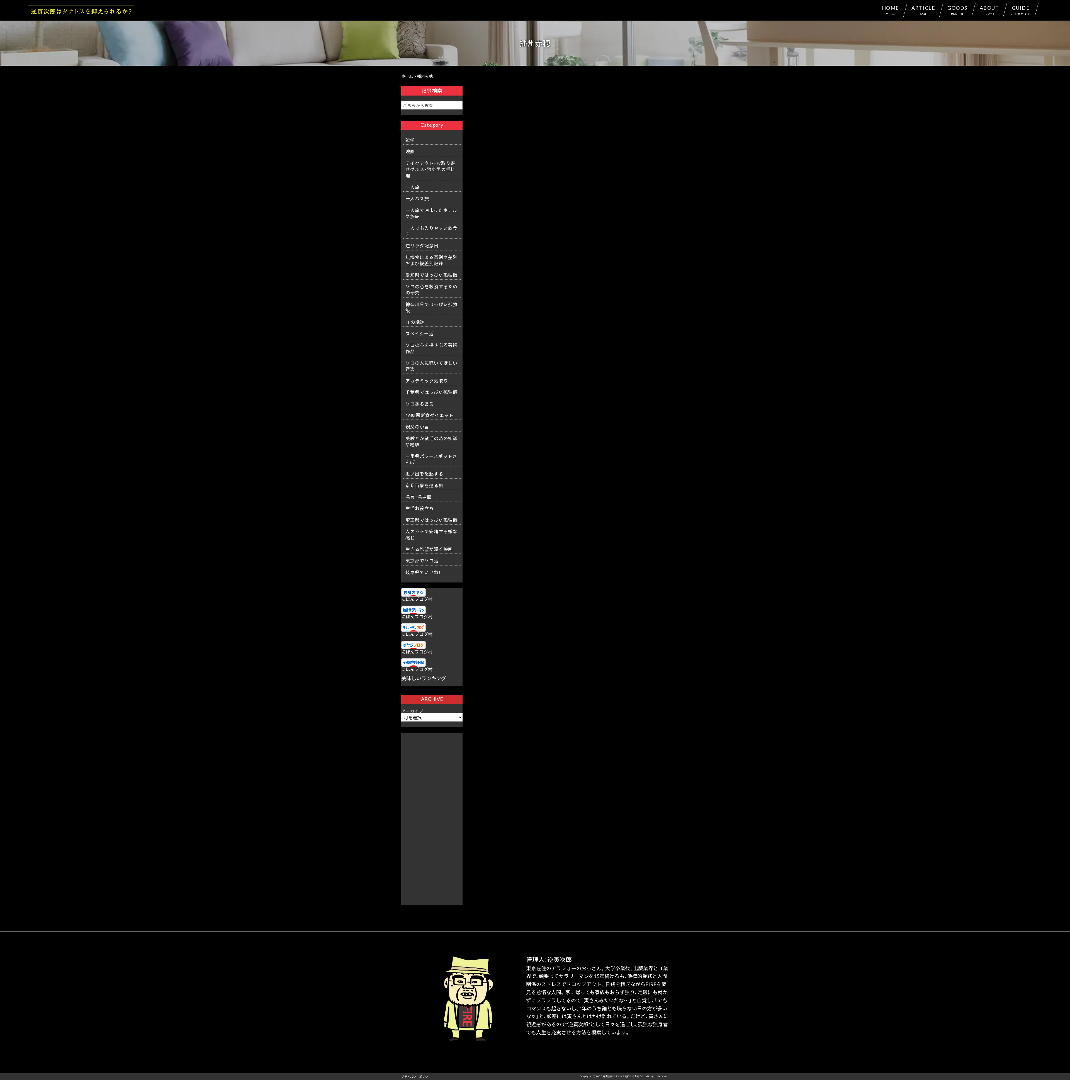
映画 (410, 151)
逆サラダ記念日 (422, 245)
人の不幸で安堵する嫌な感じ (431, 534)
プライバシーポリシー (416, 1076)
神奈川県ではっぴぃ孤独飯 (431, 307)
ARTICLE (923, 10)
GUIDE (1020, 10)
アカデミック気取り (426, 380)
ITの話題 (415, 321)
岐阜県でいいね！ (423, 572)
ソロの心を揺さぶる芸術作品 (431, 348)
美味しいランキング (423, 678)
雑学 (410, 139)
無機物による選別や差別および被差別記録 (431, 260)
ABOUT (989, 10)
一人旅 (412, 187)
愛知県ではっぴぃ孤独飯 (431, 274)
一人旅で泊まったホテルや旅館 (431, 213)
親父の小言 (417, 426)
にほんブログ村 (416, 599)
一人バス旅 (417, 198)
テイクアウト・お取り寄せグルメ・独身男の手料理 (430, 169)
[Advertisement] (432, 816)
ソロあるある (419, 403)
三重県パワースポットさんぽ (431, 459)
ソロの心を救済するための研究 (431, 289)
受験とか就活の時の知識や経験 (431, 441)
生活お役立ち (419, 508)
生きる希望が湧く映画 (429, 549)
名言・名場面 (418, 496)
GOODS (957, 10)
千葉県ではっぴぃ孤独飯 (431, 392)
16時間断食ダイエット (429, 415)
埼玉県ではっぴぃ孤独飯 (431, 519)
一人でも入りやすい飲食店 (431, 231)
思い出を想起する (424, 473)
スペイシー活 (419, 333)
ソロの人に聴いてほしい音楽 (431, 365)
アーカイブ (412, 711)
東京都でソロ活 (422, 560)
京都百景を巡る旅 (424, 485)
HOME (890, 10)
